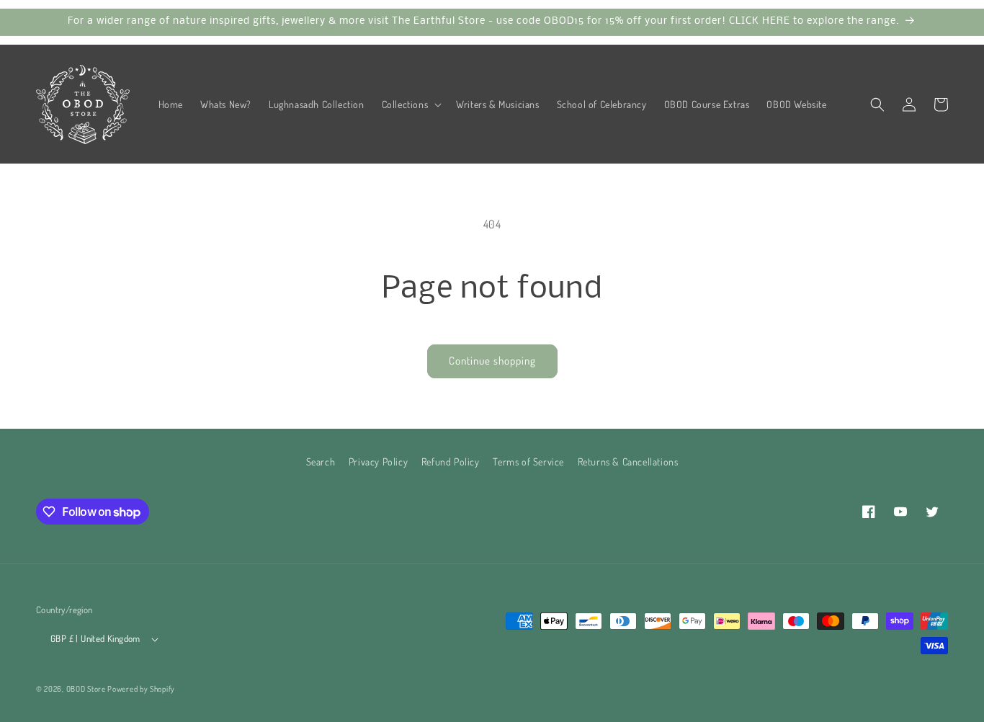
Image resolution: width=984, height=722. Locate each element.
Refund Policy (450, 461)
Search (321, 461)
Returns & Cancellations (628, 461)
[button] (410, 104)
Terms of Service (528, 461)
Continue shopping (492, 360)
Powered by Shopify (141, 689)
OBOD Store (86, 689)
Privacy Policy (378, 461)
